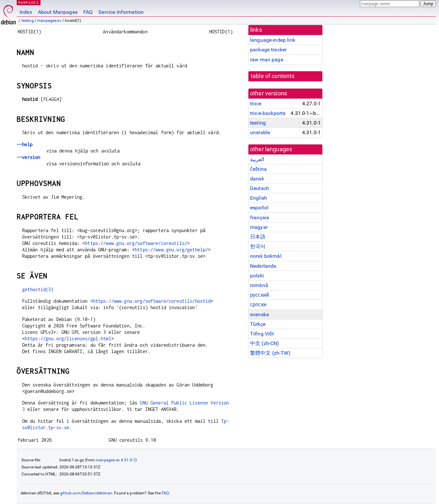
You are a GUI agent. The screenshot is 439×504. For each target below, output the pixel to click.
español (259, 207)
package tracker (268, 50)
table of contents (273, 76)
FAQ (88, 12)
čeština (258, 169)
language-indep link (272, 40)
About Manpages (57, 12)
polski (257, 276)
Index (26, 12)
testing (28, 20)
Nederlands (263, 266)
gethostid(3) (38, 289)
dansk (257, 179)
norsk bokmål (266, 256)
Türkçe (257, 324)
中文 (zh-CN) (264, 343)
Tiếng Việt (262, 334)
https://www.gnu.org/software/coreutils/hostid (152, 301)
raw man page (266, 59)
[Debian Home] (8, 13)
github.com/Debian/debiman (86, 493)
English (258, 198)
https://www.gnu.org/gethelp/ (171, 249)
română (259, 285)
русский (259, 295)
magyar (259, 227)
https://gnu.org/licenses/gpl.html (68, 338)
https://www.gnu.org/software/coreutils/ (136, 243)
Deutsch (259, 188)
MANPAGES (28, 2)
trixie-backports (267, 113)
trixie (255, 103)
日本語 (257, 237)
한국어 (257, 246)
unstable (260, 132)
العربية (257, 159)
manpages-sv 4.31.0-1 (115, 460)
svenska (259, 314)
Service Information (121, 12)
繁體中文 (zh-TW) (270, 353)
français (259, 217)
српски (258, 304)
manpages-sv (49, 20)
